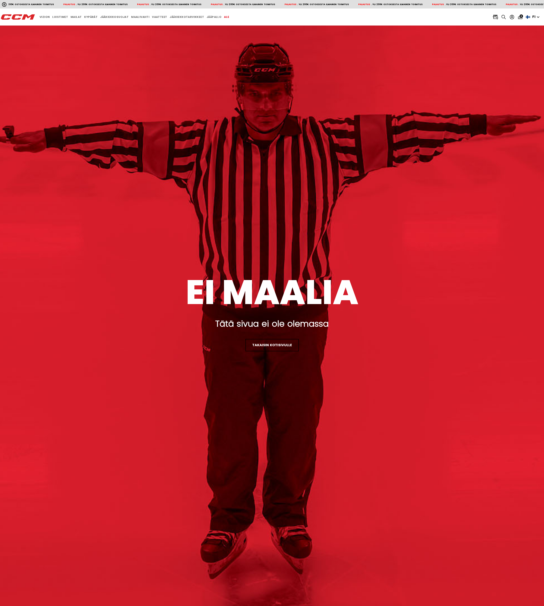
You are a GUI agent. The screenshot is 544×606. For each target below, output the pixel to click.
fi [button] (534, 16)
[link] (226, 17)
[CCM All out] (18, 17)
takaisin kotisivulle (272, 345)
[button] (44, 17)
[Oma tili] (512, 17)
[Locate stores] (495, 17)
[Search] (503, 17)
